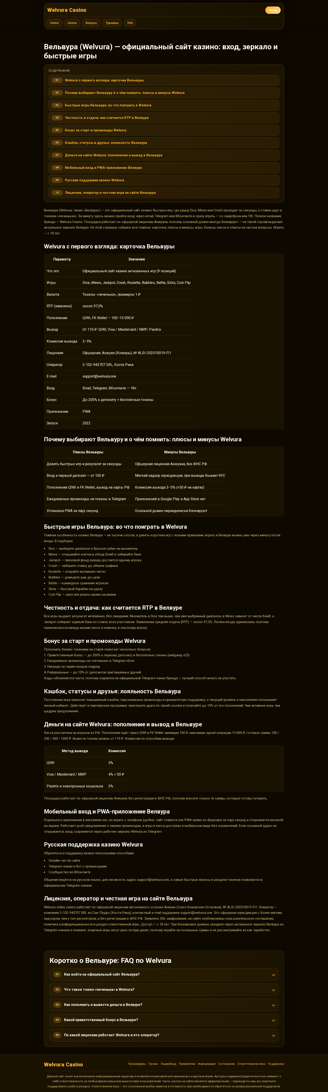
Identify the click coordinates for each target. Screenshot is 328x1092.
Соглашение (226, 1063)
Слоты (72, 23)
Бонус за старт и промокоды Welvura (95, 130)
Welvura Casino (67, 10)
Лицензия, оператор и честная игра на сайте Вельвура (110, 193)
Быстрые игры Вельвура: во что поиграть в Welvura (108, 105)
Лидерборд (168, 1063)
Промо (153, 1063)
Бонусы (91, 23)
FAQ (130, 23)
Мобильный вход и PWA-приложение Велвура (103, 168)
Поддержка (276, 1063)
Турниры (112, 23)
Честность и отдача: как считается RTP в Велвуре (107, 118)
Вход (273, 10)
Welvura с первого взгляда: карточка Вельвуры (104, 80)
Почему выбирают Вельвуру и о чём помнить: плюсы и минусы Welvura (125, 93)
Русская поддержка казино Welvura (94, 180)
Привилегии (187, 1063)
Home (54, 23)
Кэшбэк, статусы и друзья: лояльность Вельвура (106, 143)
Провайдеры (137, 1063)
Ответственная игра (251, 1063)
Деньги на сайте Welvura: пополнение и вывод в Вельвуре (113, 155)
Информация (207, 1063)
